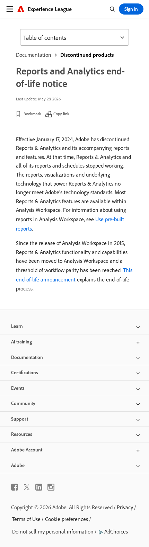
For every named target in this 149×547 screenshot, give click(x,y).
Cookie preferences (66, 518)
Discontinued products (87, 54)
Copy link (61, 113)
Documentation (33, 54)
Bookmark (32, 113)
